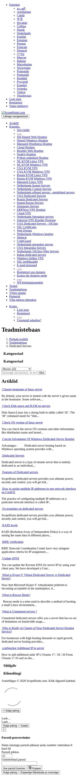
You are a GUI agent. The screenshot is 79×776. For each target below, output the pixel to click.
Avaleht (14, 123)
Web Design (24, 230)
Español (22, 85)
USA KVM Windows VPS (33, 171)
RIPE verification (12, 541)
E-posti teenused (27, 265)
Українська (24, 95)
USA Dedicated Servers (31, 196)
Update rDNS (10, 558)
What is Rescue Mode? (16, 595)
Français (22, 47)
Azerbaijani (24, 11)
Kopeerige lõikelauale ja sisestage (39, 772)
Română (22, 78)
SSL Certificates (26, 227)
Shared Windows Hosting (32, 140)
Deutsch (22, 50)
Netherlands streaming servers (35, 244)
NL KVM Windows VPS (32, 164)
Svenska (22, 88)
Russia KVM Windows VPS (34, 178)
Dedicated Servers (13, 455)
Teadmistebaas (18, 289)
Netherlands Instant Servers (33, 185)
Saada (24, 725)
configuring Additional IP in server (23, 648)
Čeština (21, 26)
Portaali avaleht (18, 339)
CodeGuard (24, 241)
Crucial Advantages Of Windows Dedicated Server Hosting (38, 439)
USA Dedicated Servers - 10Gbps (37, 223)
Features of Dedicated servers (20, 472)
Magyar (21, 57)
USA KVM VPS (27, 168)
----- (19, 133)
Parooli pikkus (10, 752)
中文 (20, 19)
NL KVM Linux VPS (30, 161)
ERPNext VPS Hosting (31, 209)
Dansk (21, 29)
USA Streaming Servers (31, 247)
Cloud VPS (24, 213)
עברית (20, 54)
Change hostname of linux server (22, 389)
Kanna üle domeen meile (32, 275)
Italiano (21, 61)
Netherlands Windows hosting (35, 234)
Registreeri (15, 102)
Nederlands (24, 33)
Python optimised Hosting (32, 157)
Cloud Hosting (26, 147)
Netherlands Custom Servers (34, 189)
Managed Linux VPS (30, 182)
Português (23, 71)
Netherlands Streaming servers (35, 216)
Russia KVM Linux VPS (32, 175)
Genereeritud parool (14, 759)
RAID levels (10, 525)
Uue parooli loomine (14, 768)
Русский (22, 81)
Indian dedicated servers (31, 254)
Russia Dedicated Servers (32, 199)
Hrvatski (22, 22)
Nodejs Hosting (26, 154)
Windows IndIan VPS (30, 258)
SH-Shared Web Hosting (32, 137)
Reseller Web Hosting (30, 150)
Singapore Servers (28, 206)
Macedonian (24, 64)
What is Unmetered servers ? (19, 611)
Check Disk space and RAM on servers (26, 406)
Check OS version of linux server (22, 422)
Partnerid (14, 296)
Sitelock (22, 237)
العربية (21, 8)
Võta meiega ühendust (22, 299)
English (21, 36)
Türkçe (21, 92)
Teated (13, 286)
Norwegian (23, 67)
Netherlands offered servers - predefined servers (46, 192)
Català (21, 15)
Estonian (14, 4)
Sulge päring (10, 725)
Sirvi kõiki (23, 130)
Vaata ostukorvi (18, 106)
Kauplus (15, 126)
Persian (21, 43)
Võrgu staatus (17, 293)
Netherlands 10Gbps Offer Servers (38, 251)
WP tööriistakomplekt (30, 282)
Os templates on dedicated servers (22, 508)
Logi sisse (15, 99)
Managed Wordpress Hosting (34, 144)
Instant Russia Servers (30, 202)
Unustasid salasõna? (29, 320)
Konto (13, 306)
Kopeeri (36, 768)
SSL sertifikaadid (27, 261)
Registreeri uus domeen (31, 272)
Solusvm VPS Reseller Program (36, 220)
